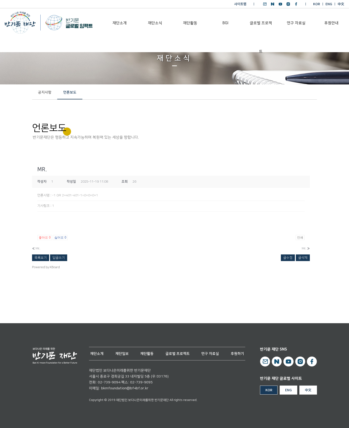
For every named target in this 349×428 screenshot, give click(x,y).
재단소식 (155, 23)
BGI (225, 23)
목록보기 (40, 258)
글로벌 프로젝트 (261, 29)
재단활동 (190, 23)
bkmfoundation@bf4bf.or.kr (124, 388)
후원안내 (331, 23)
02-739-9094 (109, 382)
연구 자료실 (296, 23)
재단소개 (120, 23)
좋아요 (45, 237)
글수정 (287, 258)
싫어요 (60, 237)
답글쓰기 (58, 258)
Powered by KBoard (46, 267)
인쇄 (300, 237)
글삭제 (302, 258)
